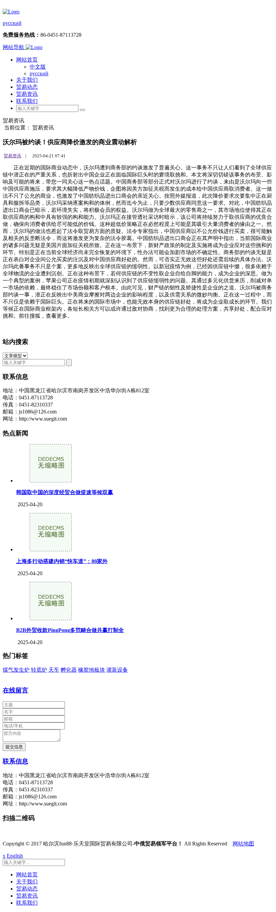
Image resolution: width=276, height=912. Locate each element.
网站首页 (27, 60)
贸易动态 (27, 87)
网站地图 (243, 843)
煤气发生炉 (16, 670)
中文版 (38, 67)
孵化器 (69, 670)
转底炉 (39, 670)
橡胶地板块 (91, 670)
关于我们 (27, 80)
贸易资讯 (27, 94)
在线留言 (15, 690)
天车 (53, 670)
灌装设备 (117, 670)
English (15, 856)
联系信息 (15, 761)
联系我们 (27, 101)
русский (12, 23)
